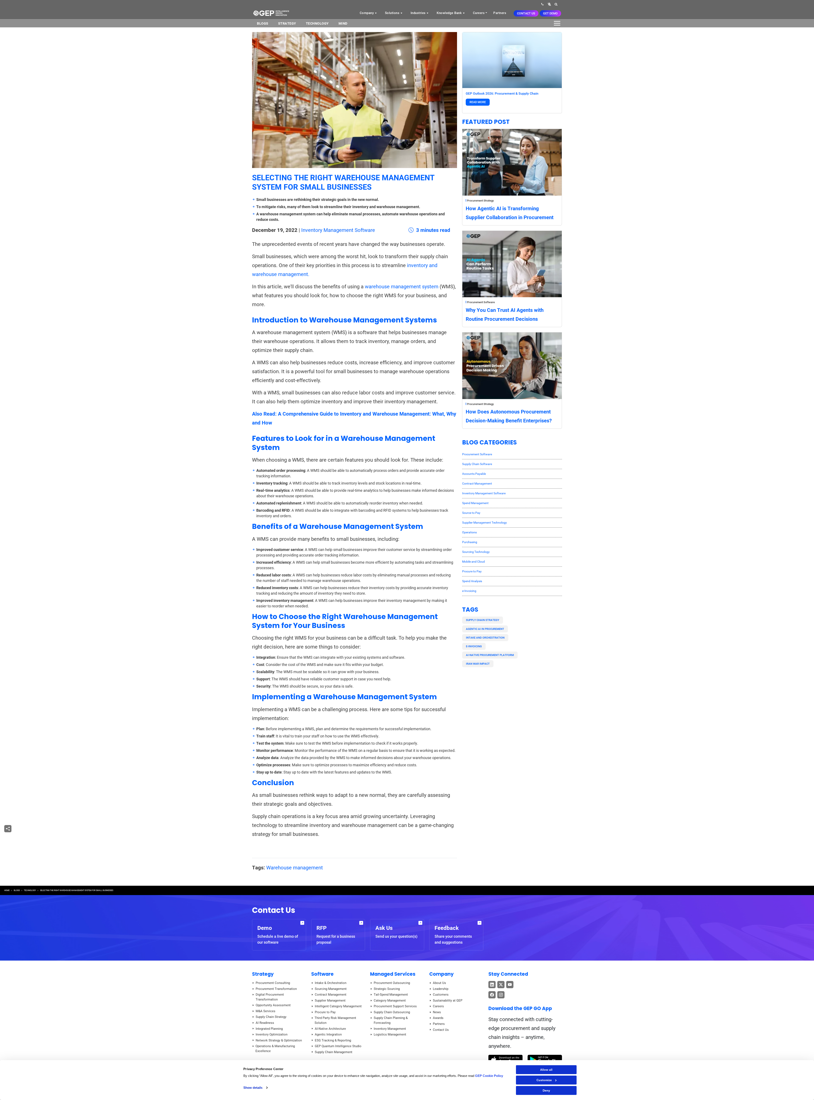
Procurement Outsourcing (392, 983)
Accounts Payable (474, 473)
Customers (441, 994)
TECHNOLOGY (30, 890)
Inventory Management (390, 1029)
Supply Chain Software (477, 464)
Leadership (440, 989)
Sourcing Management (331, 989)
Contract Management (477, 483)
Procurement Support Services (395, 1006)
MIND (343, 23)
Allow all (546, 1069)
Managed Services (392, 974)
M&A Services (265, 1011)
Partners (499, 13)
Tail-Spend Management (391, 994)
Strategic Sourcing (387, 989)
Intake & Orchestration (330, 983)
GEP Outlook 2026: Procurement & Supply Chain (502, 93)
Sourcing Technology (476, 552)
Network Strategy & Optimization (279, 1040)
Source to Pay (471, 512)
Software (322, 974)
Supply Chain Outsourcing (392, 1012)
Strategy (287, 23)
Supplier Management (330, 1000)
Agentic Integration (328, 1034)
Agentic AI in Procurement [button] (485, 629)
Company (367, 13)
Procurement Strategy (480, 200)
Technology (317, 23)
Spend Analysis (472, 581)
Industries (419, 13)
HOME (7, 890)
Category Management (390, 1000)
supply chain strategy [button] (482, 620)
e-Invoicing (469, 591)
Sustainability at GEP (447, 1000)
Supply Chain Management (333, 1052)
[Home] (271, 13)
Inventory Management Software (338, 230)
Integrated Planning (269, 1029)
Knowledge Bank (450, 13)
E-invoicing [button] (474, 646)
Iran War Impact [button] (478, 663)
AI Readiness (265, 1023)
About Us (439, 983)
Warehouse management (294, 868)
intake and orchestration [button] (485, 637)
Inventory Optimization (271, 1034)
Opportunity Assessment (273, 1005)
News (437, 1012)
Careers (479, 13)
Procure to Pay (472, 571)
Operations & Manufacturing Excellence (275, 1048)
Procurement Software (481, 302)
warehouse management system (401, 287)
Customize (544, 1080)
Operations (469, 532)
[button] (549, 4)
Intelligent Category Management (338, 1006)
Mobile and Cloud (473, 561)
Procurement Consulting (273, 983)
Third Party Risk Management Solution (335, 1020)
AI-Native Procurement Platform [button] (490, 655)
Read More (478, 102)
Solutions (392, 13)
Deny (546, 1090)
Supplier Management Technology (484, 522)
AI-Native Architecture (330, 1029)
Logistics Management (390, 1034)
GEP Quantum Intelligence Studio (338, 1046)
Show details (252, 1087)
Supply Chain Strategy (271, 1017)
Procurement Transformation (276, 989)
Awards (438, 1018)
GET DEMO (550, 13)
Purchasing (469, 542)
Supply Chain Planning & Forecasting (391, 1020)
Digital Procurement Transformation (270, 997)
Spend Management (475, 503)
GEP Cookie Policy (489, 1076)
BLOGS (262, 23)
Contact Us (526, 13)
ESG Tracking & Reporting (333, 1040)
